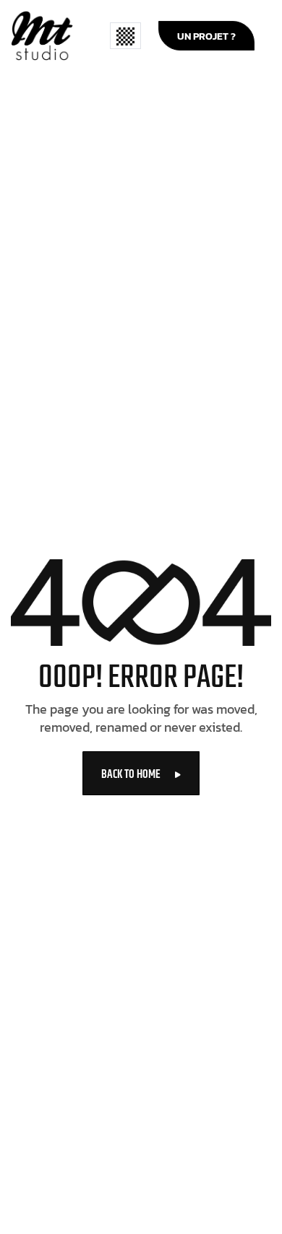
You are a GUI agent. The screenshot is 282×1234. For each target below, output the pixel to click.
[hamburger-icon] (125, 35)
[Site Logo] (42, 34)
